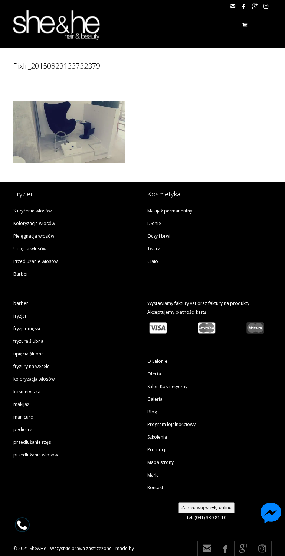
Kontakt (155, 487)
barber (20, 303)
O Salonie (157, 361)
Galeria (155, 399)
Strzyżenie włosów (32, 211)
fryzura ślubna (28, 341)
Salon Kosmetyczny (167, 386)
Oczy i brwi (158, 236)
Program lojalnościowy (171, 424)
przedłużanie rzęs (32, 442)
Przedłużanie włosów (35, 261)
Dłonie (154, 223)
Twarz (153, 249)
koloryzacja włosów (34, 379)
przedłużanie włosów (35, 455)
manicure (23, 417)
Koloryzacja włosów (34, 223)
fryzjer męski (26, 328)
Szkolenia (157, 437)
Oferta (154, 374)
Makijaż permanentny (169, 211)
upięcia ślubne (28, 354)
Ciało (152, 261)
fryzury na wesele (31, 366)
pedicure (22, 429)
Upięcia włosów (29, 249)
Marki (153, 475)
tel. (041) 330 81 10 (206, 517)
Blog (152, 412)
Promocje (157, 449)
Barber (20, 274)
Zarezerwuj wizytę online (206, 507)
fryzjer (20, 316)
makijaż (21, 404)
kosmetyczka (26, 391)
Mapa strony (160, 462)
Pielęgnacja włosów (33, 236)
